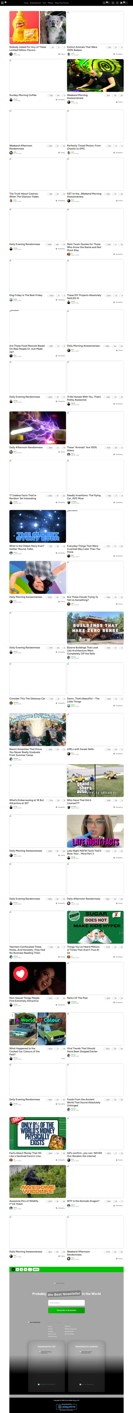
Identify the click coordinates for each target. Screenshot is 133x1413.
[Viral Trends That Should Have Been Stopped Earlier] (95, 1028)
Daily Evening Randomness (24, 244)
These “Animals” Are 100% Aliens (82, 449)
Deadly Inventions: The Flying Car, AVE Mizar (84, 497)
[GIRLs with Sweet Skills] (95, 729)
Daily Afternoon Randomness (26, 447)
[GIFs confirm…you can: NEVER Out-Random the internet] (95, 1133)
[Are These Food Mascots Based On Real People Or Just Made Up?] (37, 326)
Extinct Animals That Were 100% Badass (82, 48)
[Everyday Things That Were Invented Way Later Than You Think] (95, 526)
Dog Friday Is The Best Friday (25, 295)
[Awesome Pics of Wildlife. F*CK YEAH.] (37, 1181)
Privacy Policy (52, 1336)
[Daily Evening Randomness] (37, 224)
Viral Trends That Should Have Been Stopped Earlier (82, 1050)
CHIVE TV (68, 1326)
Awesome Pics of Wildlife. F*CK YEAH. (24, 1202)
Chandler (74, 501)
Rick (72, 101)
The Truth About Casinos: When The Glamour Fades (24, 195)
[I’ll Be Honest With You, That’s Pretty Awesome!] (95, 377)
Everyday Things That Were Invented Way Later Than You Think (83, 548)
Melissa (73, 657)
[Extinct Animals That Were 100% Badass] (95, 27)
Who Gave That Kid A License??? (79, 802)
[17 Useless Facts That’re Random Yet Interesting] (37, 476)
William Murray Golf (71, 1329)
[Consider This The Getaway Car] (37, 679)
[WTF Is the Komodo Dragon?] (95, 1181)
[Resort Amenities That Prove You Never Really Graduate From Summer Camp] (37, 729)
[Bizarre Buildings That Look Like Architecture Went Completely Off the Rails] (95, 628)
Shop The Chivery (62, 3)
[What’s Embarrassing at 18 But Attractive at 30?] (37, 780)
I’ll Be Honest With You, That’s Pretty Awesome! (84, 398)
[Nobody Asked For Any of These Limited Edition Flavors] (37, 27)
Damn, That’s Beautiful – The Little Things (83, 700)
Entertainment (35, 3)
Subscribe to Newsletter (66, 1310)
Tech (44, 3)
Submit (50, 1329)
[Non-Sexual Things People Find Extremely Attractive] (37, 978)
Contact (50, 1331)
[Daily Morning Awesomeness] (95, 326)
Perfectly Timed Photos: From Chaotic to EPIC (84, 147)
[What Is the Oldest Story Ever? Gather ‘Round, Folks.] (37, 526)
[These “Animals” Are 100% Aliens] (95, 427)
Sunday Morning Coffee (22, 95)
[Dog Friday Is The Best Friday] (37, 275)
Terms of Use (52, 1334)
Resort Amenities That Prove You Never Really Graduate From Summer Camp (25, 752)
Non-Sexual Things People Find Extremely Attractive (24, 999)
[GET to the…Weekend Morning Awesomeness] (95, 174)
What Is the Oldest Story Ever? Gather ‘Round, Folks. (26, 547)
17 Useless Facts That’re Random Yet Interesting (22, 497)
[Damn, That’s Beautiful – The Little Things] (95, 679)
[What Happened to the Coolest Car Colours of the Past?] (37, 1028)
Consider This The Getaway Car (27, 698)
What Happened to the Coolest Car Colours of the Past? (24, 1051)
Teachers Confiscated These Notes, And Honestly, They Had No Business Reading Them (27, 949)
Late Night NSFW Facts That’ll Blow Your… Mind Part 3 (84, 852)
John (15, 152)
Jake (15, 53)
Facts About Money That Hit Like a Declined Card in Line (25, 1154)
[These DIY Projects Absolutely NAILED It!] (95, 275)
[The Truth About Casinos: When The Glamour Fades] (37, 174)
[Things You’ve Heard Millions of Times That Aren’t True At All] (95, 927)
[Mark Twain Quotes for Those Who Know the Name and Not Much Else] (95, 224)
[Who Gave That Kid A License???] (95, 780)
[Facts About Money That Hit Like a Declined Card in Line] (37, 1133)
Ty (72, 253)
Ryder (15, 299)
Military (50, 3)
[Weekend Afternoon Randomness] (37, 126)
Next (36, 1269)
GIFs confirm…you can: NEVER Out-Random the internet (84, 1154)
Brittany (16, 702)
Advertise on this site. (66, 1410)
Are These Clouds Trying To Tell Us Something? (82, 598)
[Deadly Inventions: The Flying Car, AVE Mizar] (95, 476)
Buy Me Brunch (69, 1331)
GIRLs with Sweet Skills (80, 749)
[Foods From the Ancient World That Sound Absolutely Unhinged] (95, 1079)
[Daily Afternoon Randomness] (37, 427)
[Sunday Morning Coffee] (37, 75)
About (50, 1326)
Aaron (73, 453)
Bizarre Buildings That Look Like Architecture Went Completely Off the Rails (82, 650)
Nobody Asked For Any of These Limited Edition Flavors (27, 48)
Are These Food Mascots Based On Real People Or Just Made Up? (27, 348)
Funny (26, 3)
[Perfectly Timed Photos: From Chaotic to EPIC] (95, 126)
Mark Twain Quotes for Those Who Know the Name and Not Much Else (84, 247)
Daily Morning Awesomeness (83, 345)
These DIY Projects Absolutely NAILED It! (84, 297)
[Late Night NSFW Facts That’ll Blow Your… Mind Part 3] (95, 831)
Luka (72, 53)
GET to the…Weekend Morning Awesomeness (84, 195)
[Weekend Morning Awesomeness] (95, 75)
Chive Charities (69, 1334)
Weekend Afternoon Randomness (20, 147)
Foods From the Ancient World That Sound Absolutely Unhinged (83, 1102)
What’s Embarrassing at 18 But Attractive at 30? (26, 802)
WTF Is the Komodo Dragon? (83, 1200)
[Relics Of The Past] (95, 978)
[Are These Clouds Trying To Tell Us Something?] (95, 577)
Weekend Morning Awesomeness (77, 97)
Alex (15, 355)
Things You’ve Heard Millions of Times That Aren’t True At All (83, 949)
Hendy (15, 99)
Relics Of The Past (77, 997)
